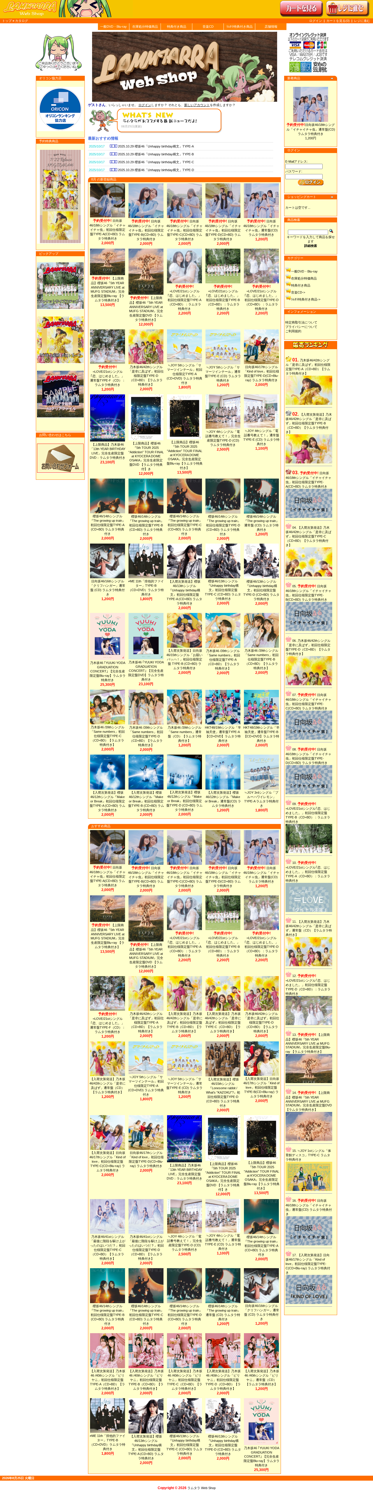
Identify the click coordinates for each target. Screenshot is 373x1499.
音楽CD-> (298, 292)
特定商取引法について (301, 322)
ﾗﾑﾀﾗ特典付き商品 (239, 26)
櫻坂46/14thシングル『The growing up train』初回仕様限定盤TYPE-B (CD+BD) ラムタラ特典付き (146, 525)
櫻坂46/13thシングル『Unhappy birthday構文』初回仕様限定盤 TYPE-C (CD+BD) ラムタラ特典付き (223, 589)
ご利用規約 (293, 331)
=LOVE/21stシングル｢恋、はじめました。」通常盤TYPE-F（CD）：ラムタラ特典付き (107, 375)
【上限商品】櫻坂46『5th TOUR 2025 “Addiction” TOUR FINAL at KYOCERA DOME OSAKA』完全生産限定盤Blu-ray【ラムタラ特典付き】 (185, 455)
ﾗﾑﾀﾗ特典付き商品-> (305, 299)
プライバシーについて (301, 326)
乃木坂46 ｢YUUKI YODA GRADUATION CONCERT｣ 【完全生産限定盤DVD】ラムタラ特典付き (146, 670)
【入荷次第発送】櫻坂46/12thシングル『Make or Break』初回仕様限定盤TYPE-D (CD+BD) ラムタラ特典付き (184, 800)
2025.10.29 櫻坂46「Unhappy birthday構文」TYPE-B (155, 154)
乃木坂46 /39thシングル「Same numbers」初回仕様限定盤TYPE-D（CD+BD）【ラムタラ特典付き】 (146, 736)
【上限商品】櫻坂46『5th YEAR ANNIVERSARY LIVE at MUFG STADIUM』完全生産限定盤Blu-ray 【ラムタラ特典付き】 (308, 1043)
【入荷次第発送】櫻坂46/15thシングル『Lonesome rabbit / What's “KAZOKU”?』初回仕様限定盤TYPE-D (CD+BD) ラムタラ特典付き (223, 1092)
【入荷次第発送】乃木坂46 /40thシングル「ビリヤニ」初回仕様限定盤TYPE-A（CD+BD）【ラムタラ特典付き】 (107, 1379)
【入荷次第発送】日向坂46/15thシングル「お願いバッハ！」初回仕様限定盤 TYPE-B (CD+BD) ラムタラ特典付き (184, 659)
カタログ (21, 20)
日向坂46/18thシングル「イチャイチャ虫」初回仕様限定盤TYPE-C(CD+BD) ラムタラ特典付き (184, 230)
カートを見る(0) (338, 20)
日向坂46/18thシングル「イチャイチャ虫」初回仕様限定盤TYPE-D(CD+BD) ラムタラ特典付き (223, 230)
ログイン (315, 20)
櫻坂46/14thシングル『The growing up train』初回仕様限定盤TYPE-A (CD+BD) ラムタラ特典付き (107, 524)
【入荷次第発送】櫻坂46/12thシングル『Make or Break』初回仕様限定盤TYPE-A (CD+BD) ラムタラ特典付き (107, 801)
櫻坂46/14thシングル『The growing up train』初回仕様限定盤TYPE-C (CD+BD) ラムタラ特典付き (184, 524)
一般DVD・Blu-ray (113, 26)
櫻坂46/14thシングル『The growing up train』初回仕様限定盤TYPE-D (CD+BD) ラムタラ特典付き (223, 525)
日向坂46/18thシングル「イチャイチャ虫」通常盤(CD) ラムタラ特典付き (310, 129)
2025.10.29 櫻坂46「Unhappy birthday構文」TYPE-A (155, 146)
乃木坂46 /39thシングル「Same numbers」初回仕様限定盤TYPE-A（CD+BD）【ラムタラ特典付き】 (223, 659)
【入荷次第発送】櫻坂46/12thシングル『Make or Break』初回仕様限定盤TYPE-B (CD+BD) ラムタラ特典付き (146, 801)
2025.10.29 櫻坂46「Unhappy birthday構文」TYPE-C (155, 162)
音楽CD (208, 26)
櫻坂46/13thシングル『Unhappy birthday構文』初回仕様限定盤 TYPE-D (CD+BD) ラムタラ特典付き (261, 590)
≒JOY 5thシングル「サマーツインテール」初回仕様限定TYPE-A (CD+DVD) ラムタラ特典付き (184, 373)
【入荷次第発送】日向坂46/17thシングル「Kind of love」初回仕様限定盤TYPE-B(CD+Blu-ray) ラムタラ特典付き (261, 1087)
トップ (7, 20)
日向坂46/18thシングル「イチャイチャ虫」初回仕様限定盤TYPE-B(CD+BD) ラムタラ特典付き (146, 230)
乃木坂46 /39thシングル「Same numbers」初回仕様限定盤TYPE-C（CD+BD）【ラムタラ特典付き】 (107, 735)
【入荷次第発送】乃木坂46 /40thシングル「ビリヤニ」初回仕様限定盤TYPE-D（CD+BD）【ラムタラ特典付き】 (223, 1379)
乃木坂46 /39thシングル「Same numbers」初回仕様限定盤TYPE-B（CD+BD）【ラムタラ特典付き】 (261, 659)
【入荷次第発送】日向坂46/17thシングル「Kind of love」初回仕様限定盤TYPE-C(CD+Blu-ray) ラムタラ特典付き (107, 1161)
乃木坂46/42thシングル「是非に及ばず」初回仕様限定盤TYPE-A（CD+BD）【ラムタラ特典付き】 (146, 1022)
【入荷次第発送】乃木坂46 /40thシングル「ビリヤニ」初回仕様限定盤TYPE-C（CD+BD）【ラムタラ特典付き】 (184, 1379)
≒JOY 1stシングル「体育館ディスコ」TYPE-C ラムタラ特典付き (308, 1155)
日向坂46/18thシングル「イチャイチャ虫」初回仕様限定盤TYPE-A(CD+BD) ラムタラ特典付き (107, 229)
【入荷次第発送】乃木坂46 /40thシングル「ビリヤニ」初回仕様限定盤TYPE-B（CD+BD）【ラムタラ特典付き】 (146, 1379)
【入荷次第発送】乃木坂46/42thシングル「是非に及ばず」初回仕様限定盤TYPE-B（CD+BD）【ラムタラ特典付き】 (184, 1022)
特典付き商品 (176, 26)
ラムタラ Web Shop (201, 1488)
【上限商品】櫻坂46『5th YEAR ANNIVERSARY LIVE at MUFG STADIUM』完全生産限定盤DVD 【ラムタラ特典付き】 (309, 1101)
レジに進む (362, 20)
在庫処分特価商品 (145, 26)
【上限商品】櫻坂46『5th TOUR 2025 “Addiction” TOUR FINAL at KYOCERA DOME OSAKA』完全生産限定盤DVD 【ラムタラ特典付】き (146, 456)
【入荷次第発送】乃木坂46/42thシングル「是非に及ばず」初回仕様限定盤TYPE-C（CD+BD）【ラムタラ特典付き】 (223, 1022)
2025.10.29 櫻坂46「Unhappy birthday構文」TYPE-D (155, 170)
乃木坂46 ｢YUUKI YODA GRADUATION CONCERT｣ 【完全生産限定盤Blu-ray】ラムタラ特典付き (108, 671)
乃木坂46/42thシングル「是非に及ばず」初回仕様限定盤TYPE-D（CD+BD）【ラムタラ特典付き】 (146, 375)
